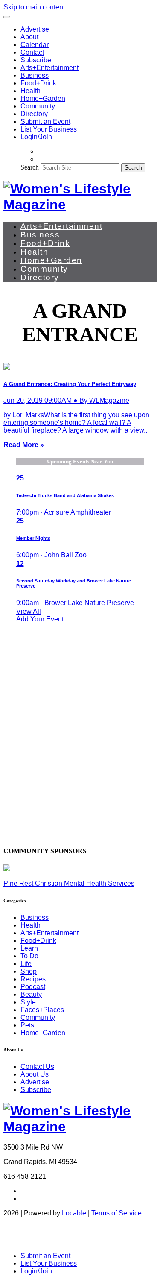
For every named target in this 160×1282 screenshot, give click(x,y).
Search (29, 167)
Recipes (33, 979)
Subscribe (35, 60)
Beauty (31, 994)
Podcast (32, 986)
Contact (32, 52)
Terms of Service (116, 1213)
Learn (29, 948)
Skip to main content (34, 7)
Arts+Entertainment (49, 67)
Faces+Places (42, 1009)
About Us (34, 1074)
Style (28, 1002)
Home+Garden (42, 98)
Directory (34, 113)
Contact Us (37, 1066)
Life (26, 963)
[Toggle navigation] (6, 17)
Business (34, 75)
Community (37, 106)
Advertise (34, 29)
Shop (28, 971)
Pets (27, 1025)
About (29, 37)
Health (30, 90)
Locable (74, 1213)
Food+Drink (38, 83)
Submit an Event (45, 121)
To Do (29, 956)
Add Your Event (40, 619)
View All (28, 611)
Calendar (34, 44)
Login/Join (36, 136)
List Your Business (48, 129)
